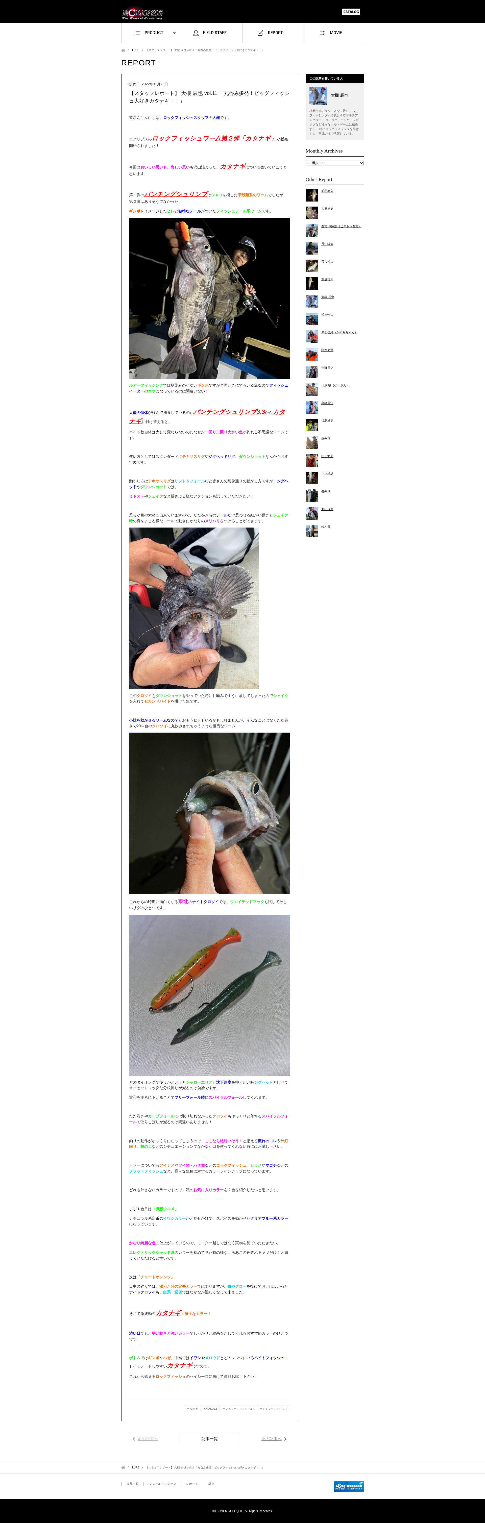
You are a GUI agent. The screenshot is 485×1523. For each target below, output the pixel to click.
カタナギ (192, 1408)
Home (123, 50)
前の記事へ (148, 1439)
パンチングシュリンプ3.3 (238, 1408)
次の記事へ (271, 1439)
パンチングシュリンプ (273, 1408)
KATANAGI (210, 1408)
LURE (135, 50)
